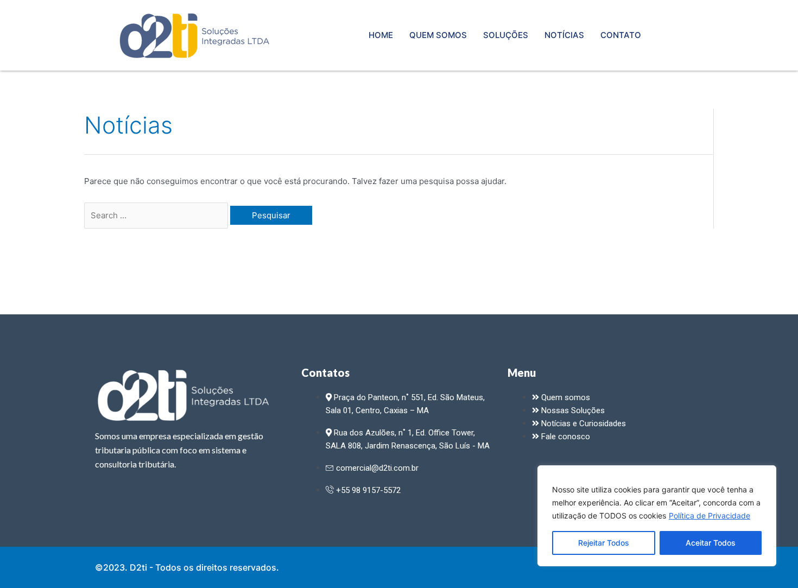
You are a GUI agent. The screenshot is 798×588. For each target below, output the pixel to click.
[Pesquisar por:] (157, 215)
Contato (620, 35)
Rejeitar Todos (603, 542)
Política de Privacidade (709, 515)
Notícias (564, 35)
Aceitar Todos (711, 542)
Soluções (505, 35)
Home (381, 35)
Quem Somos (438, 35)
